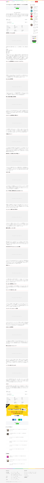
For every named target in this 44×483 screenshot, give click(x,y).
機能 (16, 478)
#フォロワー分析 (25, 474)
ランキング (16, 479)
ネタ (13, 479)
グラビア (12, 474)
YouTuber (16, 473)
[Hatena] (21, 420)
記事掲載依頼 (25, 477)
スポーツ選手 (14, 474)
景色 (15, 476)
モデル (19, 474)
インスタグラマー (23, 1)
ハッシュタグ (14, 478)
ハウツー (12, 478)
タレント (17, 474)
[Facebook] (13, 420)
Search (36, 1)
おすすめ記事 (13, 1)
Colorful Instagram (7, 1)
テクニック (19, 477)
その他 (6, 479)
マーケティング (17, 1)
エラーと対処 (14, 477)
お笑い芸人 (18, 473)
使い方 (6, 477)
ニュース (12, 479)
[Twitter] (15, 420)
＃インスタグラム (12, 473)
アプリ (11, 477)
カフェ (13, 476)
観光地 (17, 476)
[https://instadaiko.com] (17, 410)
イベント (12, 476)
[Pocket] (17, 420)
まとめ (18, 479)
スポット (27, 1)
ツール (16, 477)
